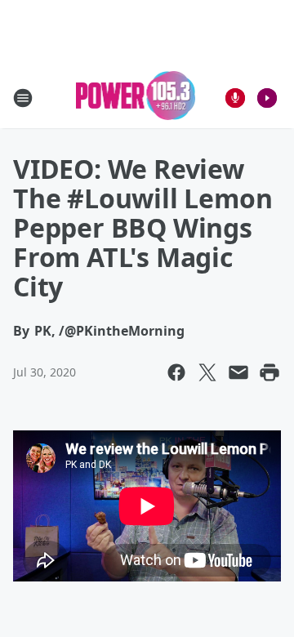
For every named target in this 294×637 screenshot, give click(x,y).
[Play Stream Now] (267, 98)
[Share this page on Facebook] (176, 372)
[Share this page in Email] (238, 372)
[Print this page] (269, 372)
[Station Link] (136, 97)
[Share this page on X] (207, 372)
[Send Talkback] (235, 98)
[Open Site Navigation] (23, 98)
